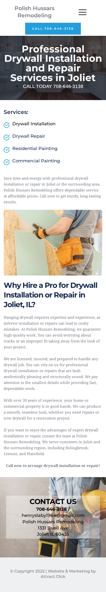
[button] (83, 12)
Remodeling (35, 15)
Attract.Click (53, 576)
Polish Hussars (34, 8)
